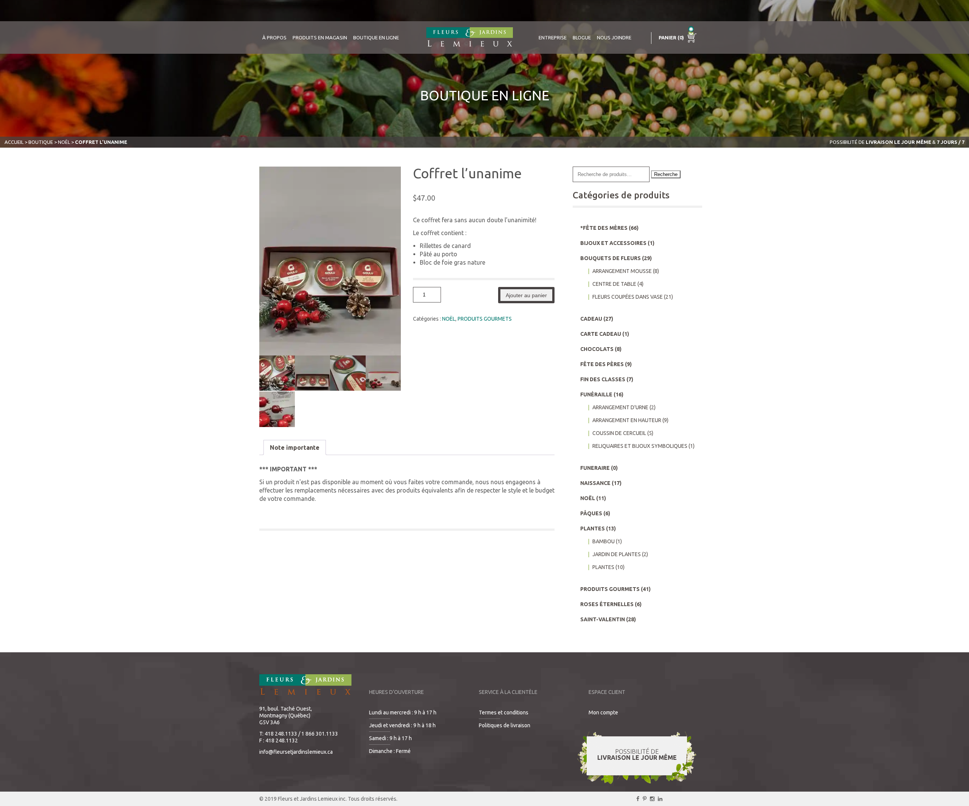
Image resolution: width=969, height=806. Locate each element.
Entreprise (553, 37)
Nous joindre (614, 37)
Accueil (14, 142)
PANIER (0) (672, 37)
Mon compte (603, 712)
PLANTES (592, 528)
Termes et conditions (503, 712)
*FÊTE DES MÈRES (604, 228)
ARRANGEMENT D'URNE (620, 407)
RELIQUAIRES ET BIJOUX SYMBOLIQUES (639, 446)
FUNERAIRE (595, 468)
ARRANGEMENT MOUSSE (622, 271)
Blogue (582, 37)
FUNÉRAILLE (596, 394)
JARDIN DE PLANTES (616, 554)
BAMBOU (603, 541)
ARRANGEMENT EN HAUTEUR (626, 420)
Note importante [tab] (294, 447)
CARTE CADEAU (600, 334)
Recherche (666, 174)
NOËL (64, 142)
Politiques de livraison (504, 725)
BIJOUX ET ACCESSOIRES (613, 243)
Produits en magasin (320, 37)
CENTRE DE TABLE (614, 284)
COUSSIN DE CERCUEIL (619, 433)
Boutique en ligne (376, 37)
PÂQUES (591, 513)
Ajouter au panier (526, 295)
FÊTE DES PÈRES (602, 364)
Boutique (40, 142)
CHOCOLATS (597, 349)
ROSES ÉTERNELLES (607, 604)
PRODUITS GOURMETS (485, 319)
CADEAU (591, 319)
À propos (274, 37)
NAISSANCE (595, 483)
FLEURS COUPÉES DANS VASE (627, 297)
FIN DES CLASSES (602, 379)
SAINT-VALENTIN (602, 619)
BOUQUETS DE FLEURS (610, 258)
